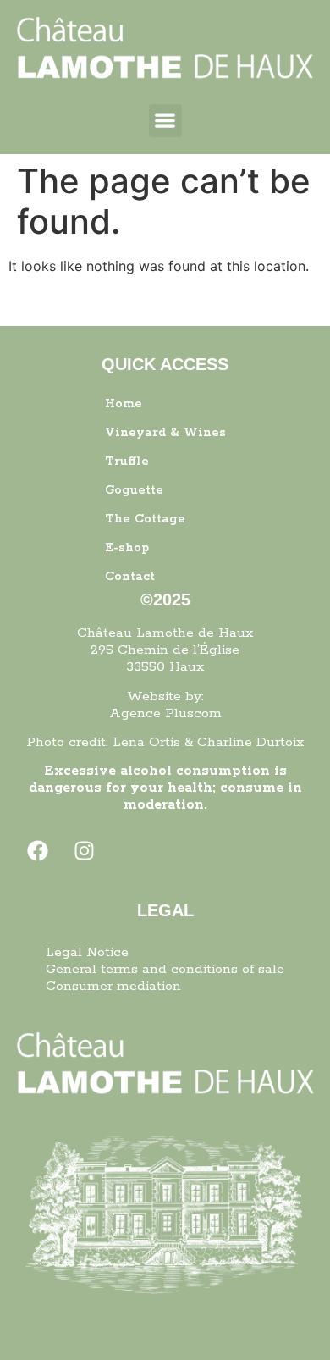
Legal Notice (87, 952)
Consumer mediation (113, 986)
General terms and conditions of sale (165, 969)
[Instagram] (84, 851)
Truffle (127, 461)
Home (123, 404)
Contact (130, 576)
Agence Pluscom (165, 713)
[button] (165, 120)
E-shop (127, 548)
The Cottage (145, 519)
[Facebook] (38, 851)
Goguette (134, 490)
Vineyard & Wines (165, 432)
